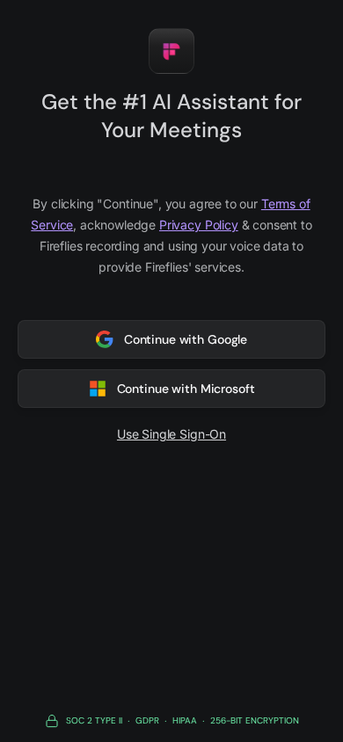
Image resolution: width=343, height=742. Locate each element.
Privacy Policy (198, 224)
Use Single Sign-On (171, 433)
